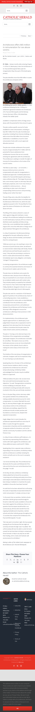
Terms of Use (17, 640)
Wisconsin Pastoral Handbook (17, 625)
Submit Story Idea (17, 617)
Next (29, 36)
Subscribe (17, 606)
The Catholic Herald (10, 56)
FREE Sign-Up (28, 1)
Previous (23, 36)
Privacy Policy (17, 633)
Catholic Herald (18, 658)
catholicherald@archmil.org (11, 624)
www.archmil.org (29, 625)
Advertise (17, 610)
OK (17, 708)
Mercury (21, 662)
